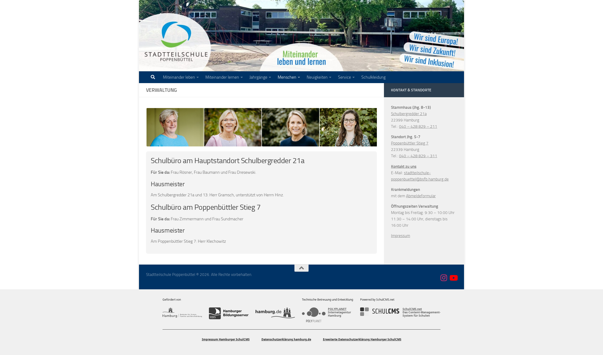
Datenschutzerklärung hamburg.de (286, 339)
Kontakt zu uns (403, 166)
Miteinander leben (179, 77)
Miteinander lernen (222, 77)
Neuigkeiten (317, 77)
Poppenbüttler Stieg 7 (409, 143)
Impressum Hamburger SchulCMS (226, 339)
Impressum (400, 235)
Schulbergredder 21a (409, 113)
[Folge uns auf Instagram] (444, 278)
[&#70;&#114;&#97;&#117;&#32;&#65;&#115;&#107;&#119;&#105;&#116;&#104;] (232, 127)
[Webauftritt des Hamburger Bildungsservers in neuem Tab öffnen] (228, 313)
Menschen (287, 77)
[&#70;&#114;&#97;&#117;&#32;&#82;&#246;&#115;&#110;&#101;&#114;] (175, 127)
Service (344, 77)
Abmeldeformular (421, 196)
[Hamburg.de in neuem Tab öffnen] (275, 313)
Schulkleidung (373, 77)
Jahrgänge (258, 77)
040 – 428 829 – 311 (418, 155)
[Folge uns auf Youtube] (453, 278)
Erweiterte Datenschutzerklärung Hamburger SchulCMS (362, 339)
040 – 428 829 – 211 (418, 126)
